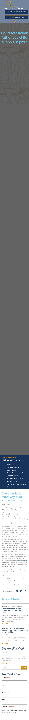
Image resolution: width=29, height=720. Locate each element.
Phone (3, 699)
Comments (8, 706)
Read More (5, 623)
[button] (14, 21)
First (3, 679)
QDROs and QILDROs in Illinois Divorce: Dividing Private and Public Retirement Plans (15, 630)
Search (24, 667)
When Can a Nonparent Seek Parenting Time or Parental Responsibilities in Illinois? (12, 608)
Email (6, 692)
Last (3, 685)
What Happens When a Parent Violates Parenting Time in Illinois (14, 649)
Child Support (5, 510)
